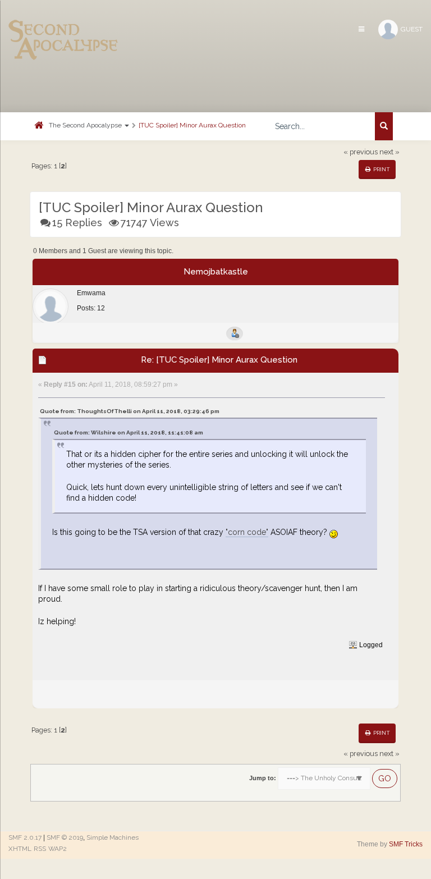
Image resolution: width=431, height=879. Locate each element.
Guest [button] (412, 29)
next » (389, 152)
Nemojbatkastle (216, 272)
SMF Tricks (406, 844)
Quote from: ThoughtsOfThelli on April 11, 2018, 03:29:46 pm (129, 411)
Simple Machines (112, 837)
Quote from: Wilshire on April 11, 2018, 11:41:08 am (128, 432)
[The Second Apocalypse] (63, 25)
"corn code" (247, 532)
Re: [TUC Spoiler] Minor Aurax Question (219, 360)
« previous (360, 152)
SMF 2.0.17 (25, 837)
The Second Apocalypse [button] (86, 125)
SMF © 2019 (65, 837)
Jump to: (262, 778)
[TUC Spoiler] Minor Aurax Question (192, 125)
